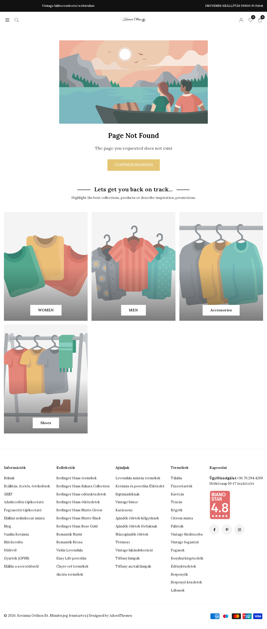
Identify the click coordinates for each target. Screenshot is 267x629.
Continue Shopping (133, 165)
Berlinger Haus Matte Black (78, 518)
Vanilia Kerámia (16, 534)
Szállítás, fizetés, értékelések (27, 486)
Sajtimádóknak (127, 494)
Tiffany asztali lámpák (133, 566)
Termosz (123, 542)
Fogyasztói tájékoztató (23, 510)
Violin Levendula (69, 550)
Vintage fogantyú (185, 542)
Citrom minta (182, 518)
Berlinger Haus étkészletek (78, 502)
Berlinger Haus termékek (76, 478)
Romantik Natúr (69, 534)
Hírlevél (10, 550)
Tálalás (176, 478)
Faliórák (177, 526)
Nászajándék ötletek (132, 534)
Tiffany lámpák (128, 558)
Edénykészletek (183, 566)
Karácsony (124, 510)
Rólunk (9, 478)
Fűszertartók (181, 486)
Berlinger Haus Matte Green (79, 510)
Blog (7, 526)
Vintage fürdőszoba (187, 534)
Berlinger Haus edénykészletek (81, 494)
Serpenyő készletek (186, 582)
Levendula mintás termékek (138, 478)
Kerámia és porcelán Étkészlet (140, 486)
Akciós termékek (69, 574)
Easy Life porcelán (71, 558)
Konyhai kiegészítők (187, 558)
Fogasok (178, 550)
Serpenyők (179, 574)
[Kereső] (16, 20)
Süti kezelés (13, 542)
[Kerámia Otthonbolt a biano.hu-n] (219, 504)
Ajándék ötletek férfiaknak (136, 526)
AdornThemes (121, 615)
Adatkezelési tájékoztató (24, 502)
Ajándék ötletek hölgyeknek (137, 518)
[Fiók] (241, 20)
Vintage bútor (127, 502)
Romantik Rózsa (69, 542)
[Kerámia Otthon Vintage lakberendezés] (133, 19)
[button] (7, 20)
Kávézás (177, 494)
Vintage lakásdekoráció (134, 550)
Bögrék (177, 510)
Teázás (176, 502)
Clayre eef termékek (72, 566)
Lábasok (178, 590)
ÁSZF (8, 494)
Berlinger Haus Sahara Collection (83, 486)
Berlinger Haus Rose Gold (77, 526)
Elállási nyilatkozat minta (24, 518)
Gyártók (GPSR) (16, 558)
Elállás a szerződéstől (21, 566)
